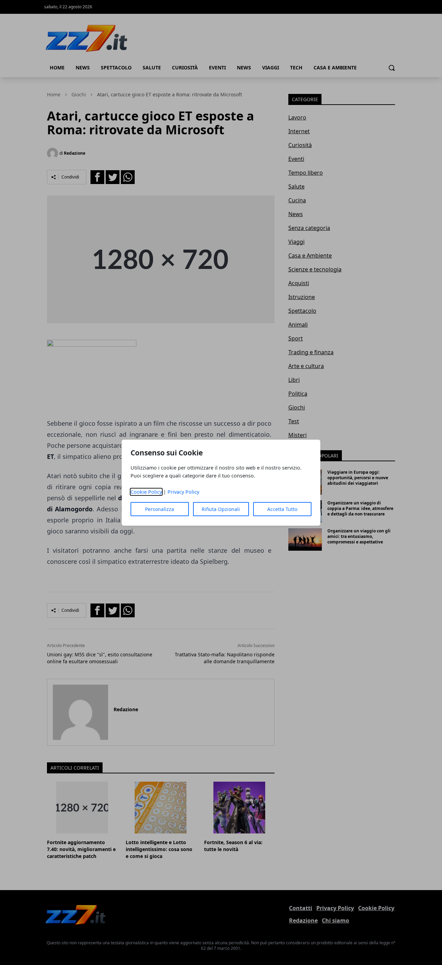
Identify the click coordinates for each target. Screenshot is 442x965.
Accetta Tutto (282, 509)
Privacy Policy (183, 492)
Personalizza (159, 509)
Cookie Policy (146, 492)
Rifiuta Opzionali (221, 509)
